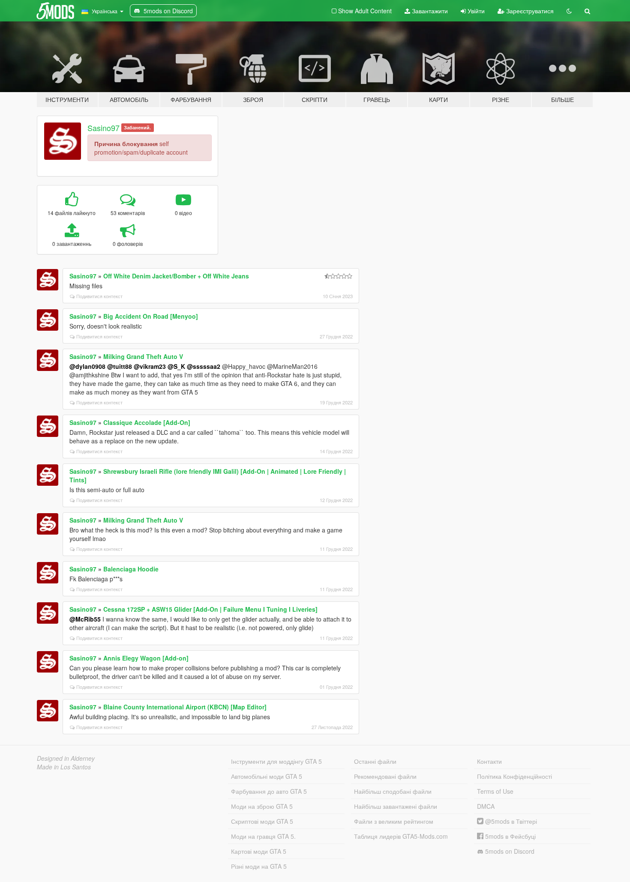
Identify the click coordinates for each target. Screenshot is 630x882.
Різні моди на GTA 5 (259, 866)
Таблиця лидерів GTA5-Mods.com (401, 836)
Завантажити (429, 10)
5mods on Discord (508, 851)
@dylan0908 (87, 366)
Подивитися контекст (99, 296)
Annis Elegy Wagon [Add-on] (146, 658)
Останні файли (375, 761)
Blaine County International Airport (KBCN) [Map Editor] (185, 707)
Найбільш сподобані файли (393, 791)
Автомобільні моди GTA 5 (266, 776)
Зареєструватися (529, 10)
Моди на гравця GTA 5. (263, 836)
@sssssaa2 (203, 366)
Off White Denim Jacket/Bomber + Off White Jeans (176, 276)
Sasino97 (103, 127)
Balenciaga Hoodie (131, 569)
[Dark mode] (569, 10)
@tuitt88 (119, 366)
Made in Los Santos (64, 766)
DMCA (486, 806)
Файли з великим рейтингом (393, 821)
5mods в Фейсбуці (509, 836)
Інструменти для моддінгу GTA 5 (276, 761)
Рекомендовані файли (385, 776)
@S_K (176, 366)
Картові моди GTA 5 (258, 851)
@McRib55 (85, 619)
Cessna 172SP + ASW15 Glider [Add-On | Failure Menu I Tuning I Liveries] (210, 609)
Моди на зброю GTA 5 (262, 806)
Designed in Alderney (66, 758)
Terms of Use (495, 791)
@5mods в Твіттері (510, 821)
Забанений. (137, 127)
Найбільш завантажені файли (395, 806)
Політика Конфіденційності (514, 776)
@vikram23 (150, 366)
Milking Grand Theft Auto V (143, 356)
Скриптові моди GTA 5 (262, 821)
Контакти (489, 761)
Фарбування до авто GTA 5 (269, 791)
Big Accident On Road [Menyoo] (150, 316)
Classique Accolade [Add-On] (146, 422)
